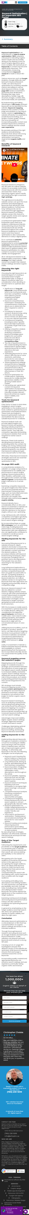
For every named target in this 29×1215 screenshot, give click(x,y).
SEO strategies (7, 525)
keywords (5, 67)
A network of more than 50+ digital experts (14, 1112)
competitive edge (11, 341)
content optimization (15, 689)
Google (24, 78)
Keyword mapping (15, 108)
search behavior (8, 614)
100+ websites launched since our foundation (14, 1102)
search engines (7, 479)
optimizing (18, 113)
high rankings (7, 197)
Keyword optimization (10, 52)
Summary (8, 39)
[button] (14, 39)
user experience (8, 127)
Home (3, 9)
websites (18, 239)
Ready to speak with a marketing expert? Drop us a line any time (14, 1088)
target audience (21, 847)
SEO (7, 9)
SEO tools (16, 104)
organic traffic (16, 139)
